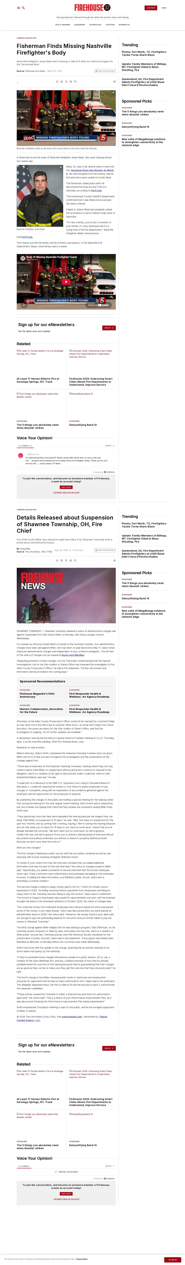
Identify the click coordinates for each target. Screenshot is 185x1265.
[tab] (25, 446)
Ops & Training (62, 25)
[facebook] (57, 81)
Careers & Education (26, 38)
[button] (19, 8)
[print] (114, 81)
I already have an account (66, 492)
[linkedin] (61, 81)
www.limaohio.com (72, 1016)
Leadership (79, 25)
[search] (23, 8)
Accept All (173, 1260)
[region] (66, 459)
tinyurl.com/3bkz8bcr (73, 655)
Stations (110, 25)
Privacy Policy (82, 1259)
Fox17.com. (27, 237)
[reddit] (70, 81)
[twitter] (66, 81)
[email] (75, 81)
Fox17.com (96, 190)
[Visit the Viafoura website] (109, 472)
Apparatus (124, 25)
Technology (95, 25)
